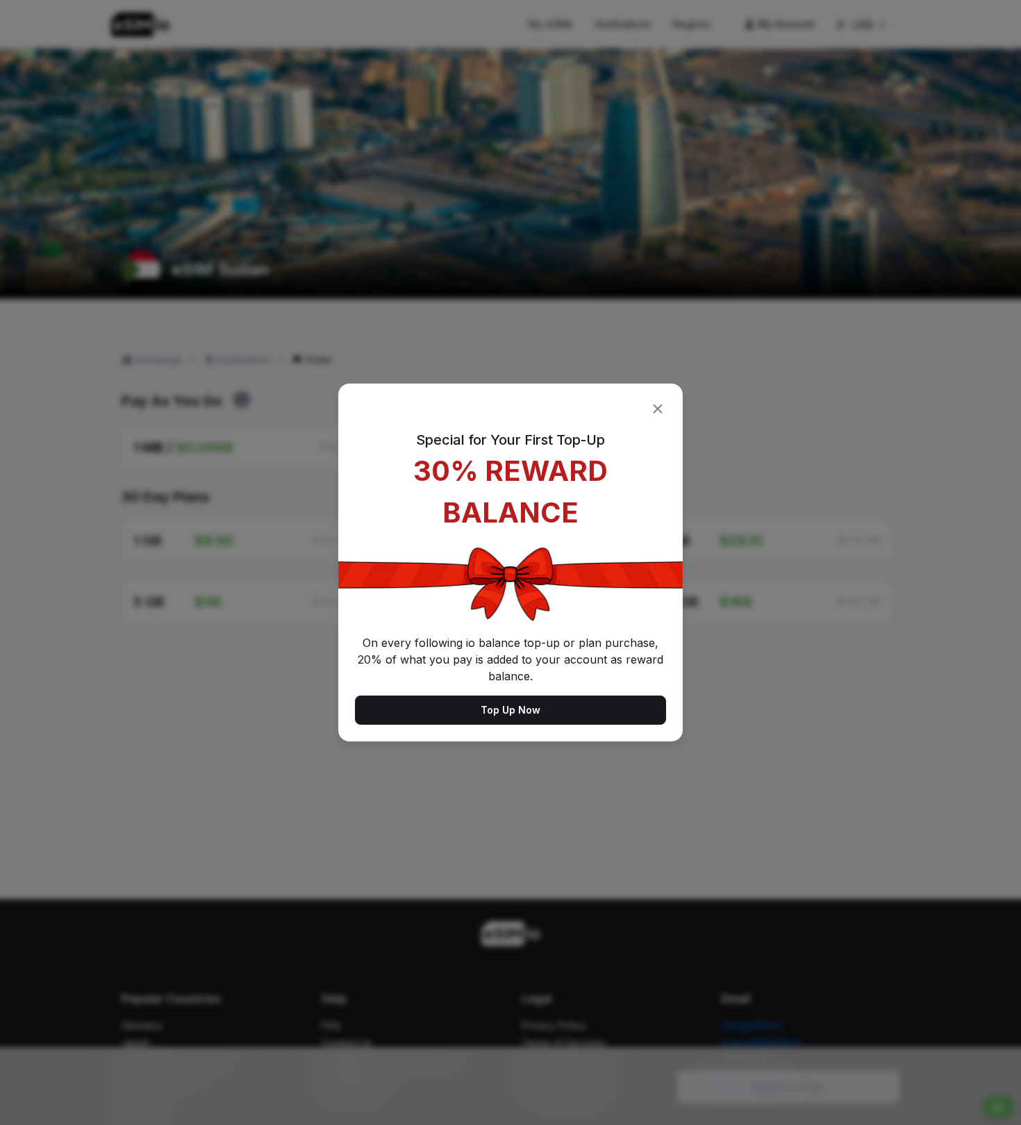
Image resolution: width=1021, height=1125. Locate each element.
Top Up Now (510, 710)
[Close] (657, 408)
